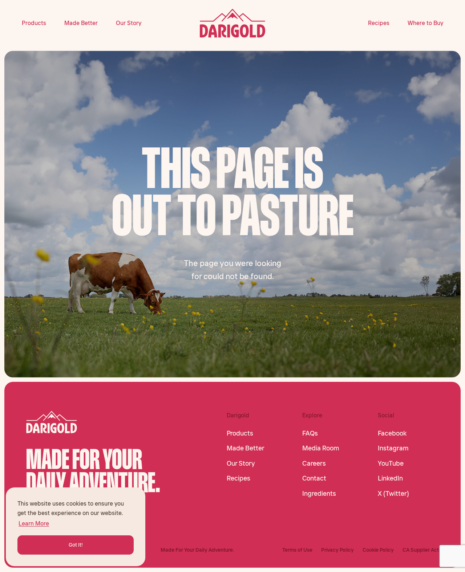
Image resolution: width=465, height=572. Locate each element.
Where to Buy (425, 22)
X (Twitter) (393, 494)
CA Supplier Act (421, 550)
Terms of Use (297, 550)
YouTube (391, 463)
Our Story (128, 22)
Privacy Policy (337, 550)
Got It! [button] (76, 545)
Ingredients (319, 494)
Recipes (378, 22)
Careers (314, 463)
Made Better (81, 22)
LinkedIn (390, 478)
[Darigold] (233, 23)
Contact (314, 478)
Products (34, 22)
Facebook (392, 433)
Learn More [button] (34, 523)
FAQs (310, 433)
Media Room (320, 448)
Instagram (393, 448)
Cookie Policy (378, 550)
